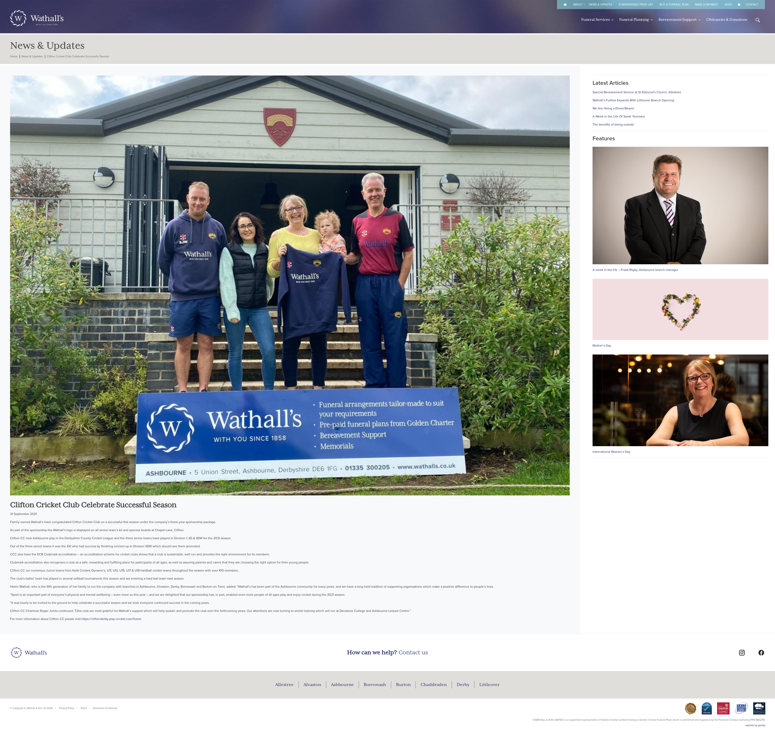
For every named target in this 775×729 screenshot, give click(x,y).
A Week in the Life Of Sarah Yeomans (619, 116)
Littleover (489, 684)
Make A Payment (706, 4)
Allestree (284, 684)
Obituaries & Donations (726, 20)
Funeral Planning (634, 20)
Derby (463, 684)
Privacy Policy (66, 708)
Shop (728, 4)
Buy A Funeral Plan (674, 4)
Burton (403, 684)
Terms (84, 708)
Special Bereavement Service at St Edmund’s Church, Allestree (637, 92)
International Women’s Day (611, 452)
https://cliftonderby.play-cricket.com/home (111, 619)
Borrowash (375, 684)
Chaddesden (434, 684)
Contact (752, 4)
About (578, 4)
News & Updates (600, 4)
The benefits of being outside (613, 125)
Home (14, 56)
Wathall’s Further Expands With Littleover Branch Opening (633, 100)
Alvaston (312, 684)
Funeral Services (595, 20)
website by (755, 725)
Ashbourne (342, 684)
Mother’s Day (602, 346)
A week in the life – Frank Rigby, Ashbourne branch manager (635, 270)
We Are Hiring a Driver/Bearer (613, 108)
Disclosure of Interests (105, 708)
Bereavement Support (678, 20)
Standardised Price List (636, 4)
